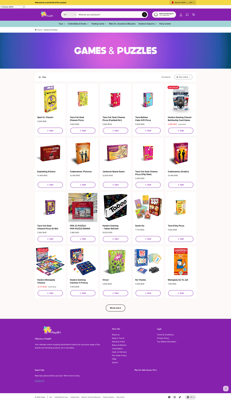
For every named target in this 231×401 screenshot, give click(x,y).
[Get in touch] (187, 14)
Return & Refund (119, 345)
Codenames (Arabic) (178, 171)
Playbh (43, 397)
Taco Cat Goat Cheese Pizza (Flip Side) (146, 173)
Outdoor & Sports (146, 23)
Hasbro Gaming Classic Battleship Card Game (180, 118)
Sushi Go (139, 226)
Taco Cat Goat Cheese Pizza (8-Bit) (47, 227)
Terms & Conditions (165, 335)
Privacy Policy (163, 338)
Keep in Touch (118, 338)
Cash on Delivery (119, 352)
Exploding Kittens (46, 171)
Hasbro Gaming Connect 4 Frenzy (79, 281)
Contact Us (39, 381)
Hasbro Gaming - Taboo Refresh (111, 227)
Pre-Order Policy (119, 355)
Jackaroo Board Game (114, 171)
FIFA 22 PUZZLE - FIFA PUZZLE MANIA (80, 227)
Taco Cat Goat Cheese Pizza (77, 118)
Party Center (120, 397)
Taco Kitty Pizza (176, 226)
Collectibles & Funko (77, 23)
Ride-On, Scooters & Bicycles (91, 397)
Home (39, 30)
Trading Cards (97, 23)
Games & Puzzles (50, 30)
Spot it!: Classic (45, 117)
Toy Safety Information (166, 341)
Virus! (106, 280)
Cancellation (117, 348)
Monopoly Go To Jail (178, 280)
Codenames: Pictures (81, 171)
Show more (115, 308)
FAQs (114, 359)
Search (115, 362)
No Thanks (140, 280)
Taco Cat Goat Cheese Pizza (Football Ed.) (114, 118)
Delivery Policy (118, 341)
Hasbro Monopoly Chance (46, 281)
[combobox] (113, 14)
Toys (61, 23)
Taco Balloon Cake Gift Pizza (143, 118)
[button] (193, 14)
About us (116, 335)
